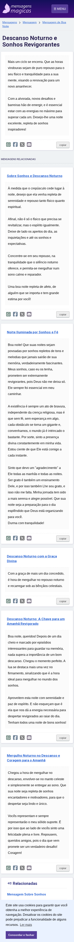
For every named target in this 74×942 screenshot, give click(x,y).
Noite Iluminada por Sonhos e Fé (32, 332)
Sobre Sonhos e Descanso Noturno (34, 176)
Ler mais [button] (26, 924)
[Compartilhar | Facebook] (15, 144)
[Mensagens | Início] (6, 7)
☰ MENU (60, 8)
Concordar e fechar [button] (21, 934)
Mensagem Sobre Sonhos (26, 894)
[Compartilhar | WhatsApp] (8, 144)
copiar (62, 144)
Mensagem (30, 22)
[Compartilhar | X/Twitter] (22, 144)
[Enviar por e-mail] (29, 144)
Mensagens (9, 22)
